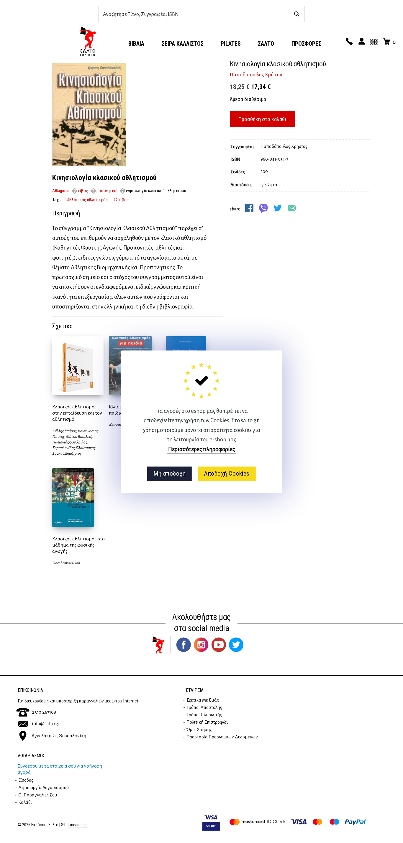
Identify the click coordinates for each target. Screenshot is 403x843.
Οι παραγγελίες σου (37, 795)
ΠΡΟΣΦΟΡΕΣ (306, 43)
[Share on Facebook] (249, 208)
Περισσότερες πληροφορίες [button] (201, 449)
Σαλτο (266, 43)
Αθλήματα (60, 190)
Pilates (231, 43)
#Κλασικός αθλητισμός (87, 199)
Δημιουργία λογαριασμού (43, 787)
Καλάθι (25, 802)
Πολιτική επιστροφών (207, 722)
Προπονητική (105, 190)
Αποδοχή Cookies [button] (227, 473)
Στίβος (81, 190)
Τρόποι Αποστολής (204, 707)
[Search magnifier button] (296, 14)
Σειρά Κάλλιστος (183, 43)
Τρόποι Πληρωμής (204, 714)
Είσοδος (25, 780)
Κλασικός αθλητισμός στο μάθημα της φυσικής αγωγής (78, 545)
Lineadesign (78, 825)
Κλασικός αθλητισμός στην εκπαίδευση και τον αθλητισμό (77, 413)
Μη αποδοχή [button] (169, 473)
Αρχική (88, 41)
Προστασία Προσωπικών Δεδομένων (222, 737)
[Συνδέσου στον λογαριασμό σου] (361, 42)
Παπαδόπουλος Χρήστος (257, 74)
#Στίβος (121, 199)
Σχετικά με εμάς (202, 700)
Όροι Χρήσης (199, 729)
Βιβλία (136, 43)
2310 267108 (44, 712)
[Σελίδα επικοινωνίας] (348, 42)
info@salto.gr (46, 723)
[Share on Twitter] (277, 208)
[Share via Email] (292, 208)
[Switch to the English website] (373, 42)
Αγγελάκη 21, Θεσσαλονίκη (59, 735)
